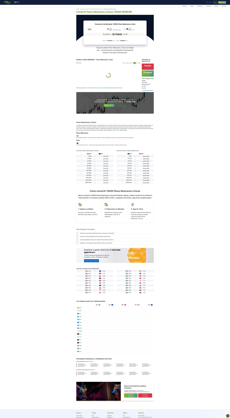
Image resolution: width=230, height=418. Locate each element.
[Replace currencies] (125, 29)
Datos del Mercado (126, 417)
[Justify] (206, 2)
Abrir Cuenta (109, 105)
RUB (104, 287)
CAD (144, 271)
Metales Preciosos (95, 417)
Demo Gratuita (120, 105)
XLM (80, 342)
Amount (90, 28)
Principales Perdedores (145, 395)
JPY (144, 280)
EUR (104, 278)
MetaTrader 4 (110, 417)
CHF (104, 273)
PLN (144, 285)
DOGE (80, 331)
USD (104, 292)
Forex (93, 415)
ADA (80, 322)
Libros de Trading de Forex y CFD (144, 417)
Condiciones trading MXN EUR (147, 90)
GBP (144, 278)
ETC (80, 336)
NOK (144, 283)
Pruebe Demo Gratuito (91, 260)
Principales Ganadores (131, 395)
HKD (104, 280)
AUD (104, 271)
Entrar (215, 2)
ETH (80, 310)
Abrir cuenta (222, 2)
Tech (124, 415)
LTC (80, 313)
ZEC (80, 351)
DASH (80, 328)
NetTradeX (109, 415)
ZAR (144, 292)
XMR (80, 345)
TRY (144, 290)
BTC (80, 307)
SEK (144, 287)
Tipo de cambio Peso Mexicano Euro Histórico (110, 87)
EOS (80, 334)
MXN (104, 283)
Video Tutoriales (141, 415)
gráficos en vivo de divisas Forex (89, 87)
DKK (144, 275)
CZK (104, 275)
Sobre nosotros (79, 415)
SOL (80, 339)
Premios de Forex (79, 417)
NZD (104, 285)
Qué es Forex (116, 130)
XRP (80, 316)
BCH (80, 319)
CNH (144, 273)
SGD (104, 290)
